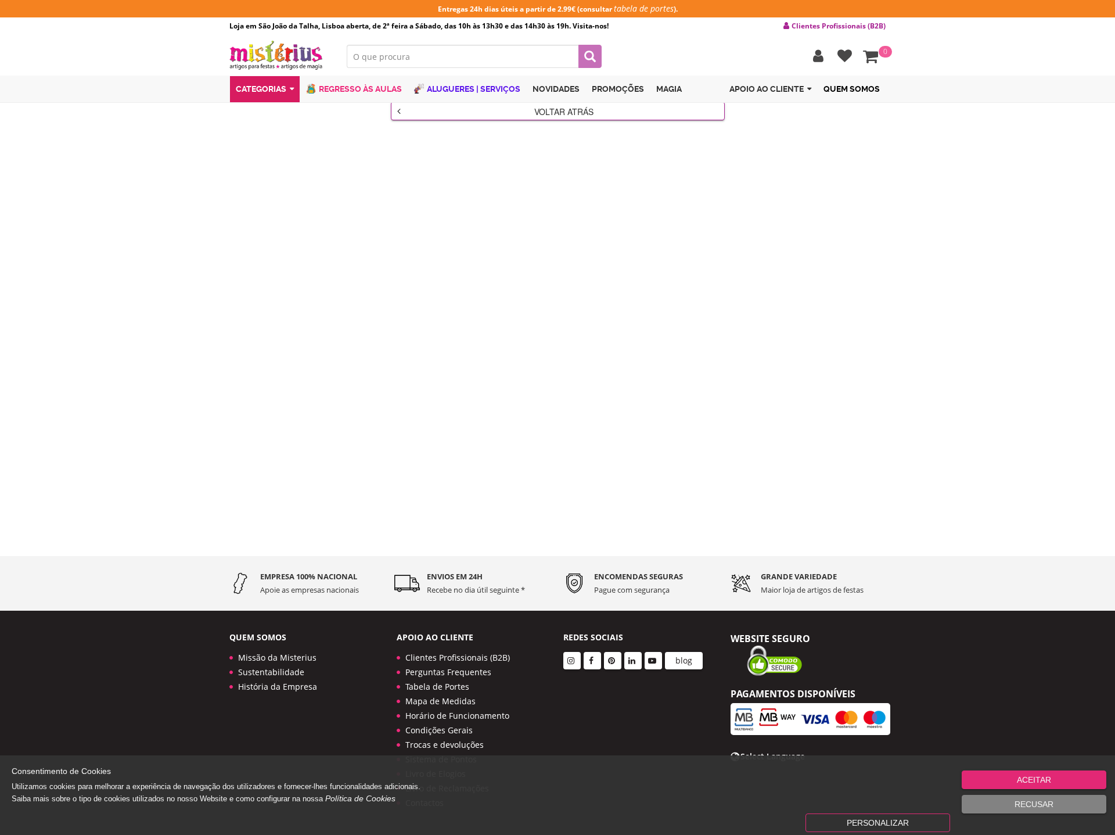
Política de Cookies (360, 798)
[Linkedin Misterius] (633, 660)
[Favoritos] (842, 56)
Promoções (618, 89)
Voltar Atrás (564, 111)
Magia (669, 89)
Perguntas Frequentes (448, 672)
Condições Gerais (439, 730)
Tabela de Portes (437, 686)
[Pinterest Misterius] (612, 660)
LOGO (279, 55)
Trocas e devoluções (444, 744)
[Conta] (815, 56)
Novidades (556, 89)
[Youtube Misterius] (653, 660)
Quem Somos (851, 89)
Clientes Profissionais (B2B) (457, 657)
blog (683, 660)
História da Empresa (277, 686)
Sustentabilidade (271, 672)
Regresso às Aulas (360, 89)
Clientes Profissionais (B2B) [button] (839, 26)
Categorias (261, 89)
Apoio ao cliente (766, 89)
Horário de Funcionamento (457, 715)
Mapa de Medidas (440, 701)
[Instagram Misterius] (572, 660)
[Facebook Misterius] (592, 660)
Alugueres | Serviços (473, 89)
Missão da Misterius (277, 657)
